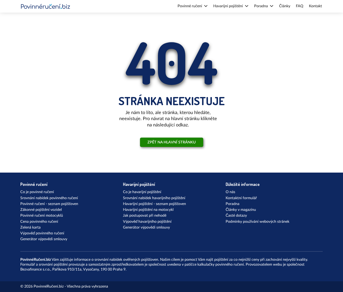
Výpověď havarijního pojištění (147, 221)
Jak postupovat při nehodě (144, 215)
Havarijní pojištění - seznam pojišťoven (154, 204)
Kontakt (315, 6)
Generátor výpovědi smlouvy (43, 239)
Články (284, 6)
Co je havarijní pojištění (142, 192)
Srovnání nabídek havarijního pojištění (154, 198)
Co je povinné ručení (37, 192)
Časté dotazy (236, 215)
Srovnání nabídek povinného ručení (49, 198)
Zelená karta (30, 227)
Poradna (232, 204)
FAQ (299, 6)
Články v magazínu (241, 210)
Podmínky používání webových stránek (257, 221)
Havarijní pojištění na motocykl (148, 210)
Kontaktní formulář (241, 198)
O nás (230, 192)
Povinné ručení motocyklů (41, 215)
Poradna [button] (261, 6)
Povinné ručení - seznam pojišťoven (49, 204)
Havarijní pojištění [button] (228, 6)
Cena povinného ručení (39, 221)
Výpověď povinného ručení (42, 233)
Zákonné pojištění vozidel (41, 210)
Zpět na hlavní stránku (171, 142)
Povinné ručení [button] (190, 6)
